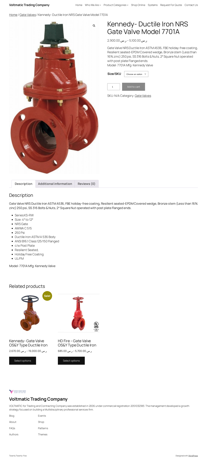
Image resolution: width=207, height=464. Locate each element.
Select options (22, 360)
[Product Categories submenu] (127, 5)
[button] (94, 25)
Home (13, 15)
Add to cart (133, 86)
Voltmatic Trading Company (29, 5)
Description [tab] (23, 184)
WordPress (193, 455)
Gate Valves (28, 15)
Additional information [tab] (55, 184)
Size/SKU (114, 74)
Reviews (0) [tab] (86, 184)
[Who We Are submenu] (100, 5)
